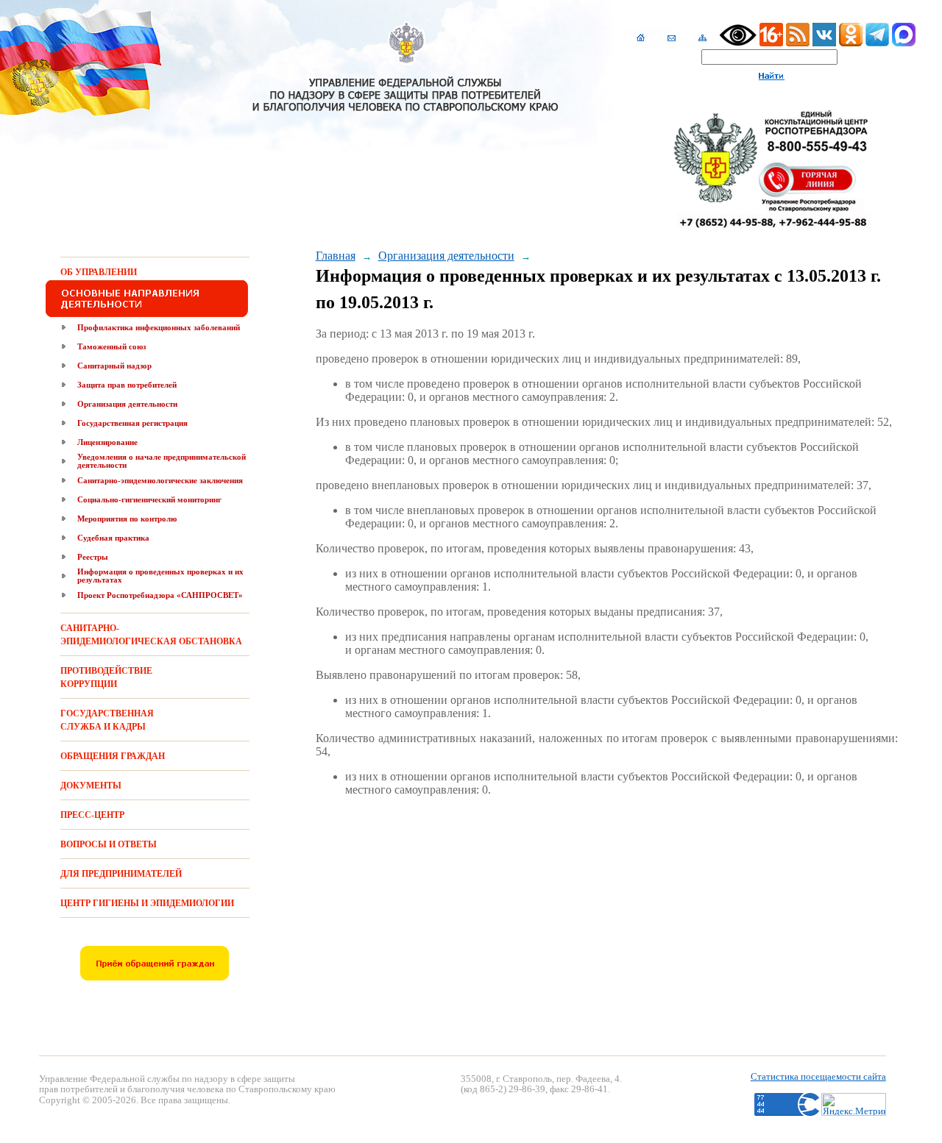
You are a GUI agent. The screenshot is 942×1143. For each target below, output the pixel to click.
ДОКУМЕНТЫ (90, 785)
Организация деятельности (127, 403)
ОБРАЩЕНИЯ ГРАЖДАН (112, 756)
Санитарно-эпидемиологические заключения (160, 480)
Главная (335, 255)
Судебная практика (113, 537)
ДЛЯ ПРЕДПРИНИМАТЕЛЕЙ (121, 874)
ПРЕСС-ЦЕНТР (92, 815)
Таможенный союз (111, 346)
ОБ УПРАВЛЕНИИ (98, 272)
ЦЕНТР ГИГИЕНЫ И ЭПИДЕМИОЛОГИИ (147, 903)
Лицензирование (107, 442)
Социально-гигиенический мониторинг (149, 499)
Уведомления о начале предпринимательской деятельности (161, 460)
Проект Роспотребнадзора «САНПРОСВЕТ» (160, 595)
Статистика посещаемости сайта (818, 1076)
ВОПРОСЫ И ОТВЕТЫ (108, 844)
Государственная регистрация (132, 423)
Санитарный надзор (114, 365)
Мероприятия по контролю (127, 518)
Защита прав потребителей (127, 384)
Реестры (92, 556)
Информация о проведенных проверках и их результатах (160, 575)
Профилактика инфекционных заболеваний (158, 327)
